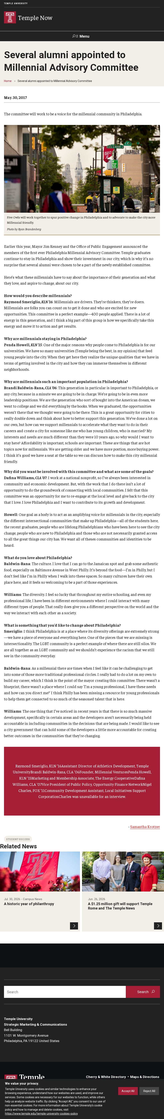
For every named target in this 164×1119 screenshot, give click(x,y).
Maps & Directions (144, 1077)
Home (8, 81)
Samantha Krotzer (145, 826)
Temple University (16, 3)
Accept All (128, 1091)
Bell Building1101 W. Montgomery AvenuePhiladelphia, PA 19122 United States (31, 1035)
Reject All (149, 1091)
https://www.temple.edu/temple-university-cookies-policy (41, 1113)
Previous (3, 887)
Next (160, 887)
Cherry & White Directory (106, 1077)
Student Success (18, 839)
